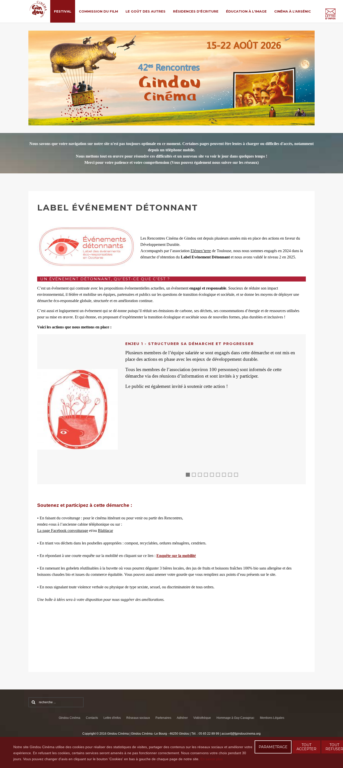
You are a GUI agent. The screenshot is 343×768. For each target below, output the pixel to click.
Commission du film (98, 11)
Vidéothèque (202, 718)
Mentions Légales (272, 718)
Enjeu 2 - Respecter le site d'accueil (195, 475)
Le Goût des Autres (145, 11)
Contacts (92, 718)
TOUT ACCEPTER (306, 747)
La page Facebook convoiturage (62, 530)
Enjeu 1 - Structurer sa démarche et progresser (189, 476)
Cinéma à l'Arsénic (292, 11)
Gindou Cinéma (69, 718)
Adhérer (182, 718)
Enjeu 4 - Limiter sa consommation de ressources (207, 475)
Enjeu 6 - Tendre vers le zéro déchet (219, 475)
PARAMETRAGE (273, 747)
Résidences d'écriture (195, 11)
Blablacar (105, 530)
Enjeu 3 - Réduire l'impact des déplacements (201, 475)
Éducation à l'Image (246, 11)
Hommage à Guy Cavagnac (235, 718)
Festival (62, 11)
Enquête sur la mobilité (176, 555)
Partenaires (163, 718)
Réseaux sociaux (138, 718)
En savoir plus (211, 759)
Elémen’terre (201, 251)
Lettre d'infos (112, 718)
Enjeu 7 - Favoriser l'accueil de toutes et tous (225, 475)
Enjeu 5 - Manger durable (213, 475)
